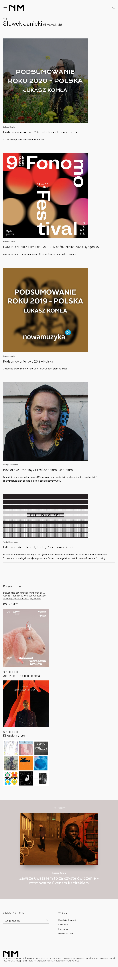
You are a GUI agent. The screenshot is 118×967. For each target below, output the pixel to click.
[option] (59, 852)
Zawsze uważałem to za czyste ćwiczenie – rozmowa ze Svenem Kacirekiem (59, 880)
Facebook (63, 929)
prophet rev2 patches (62, 958)
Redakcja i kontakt (67, 920)
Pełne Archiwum (65, 933)
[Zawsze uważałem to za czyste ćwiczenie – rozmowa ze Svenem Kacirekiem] (59, 838)
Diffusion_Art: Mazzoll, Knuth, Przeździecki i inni (38, 547)
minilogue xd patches (69, 961)
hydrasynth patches (49, 961)
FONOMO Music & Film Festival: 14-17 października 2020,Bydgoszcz (51, 247)
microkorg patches (81, 958)
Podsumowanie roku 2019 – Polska (28, 361)
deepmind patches (12, 961)
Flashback (63, 924)
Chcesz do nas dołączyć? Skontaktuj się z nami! (24, 597)
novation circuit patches (102, 958)
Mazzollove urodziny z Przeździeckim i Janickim (38, 470)
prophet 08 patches (30, 961)
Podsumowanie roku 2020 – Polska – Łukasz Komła (40, 132)
